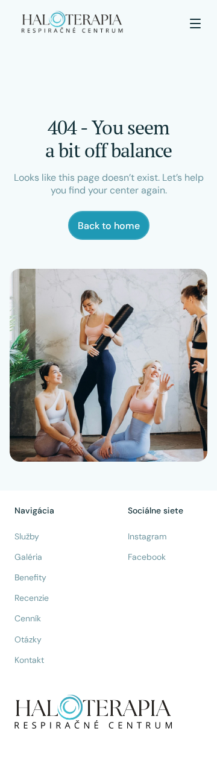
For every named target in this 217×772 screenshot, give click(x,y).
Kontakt (29, 659)
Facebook (147, 556)
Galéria (28, 556)
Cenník (27, 618)
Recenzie (31, 597)
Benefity (30, 577)
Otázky (28, 639)
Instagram (147, 536)
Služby (26, 536)
